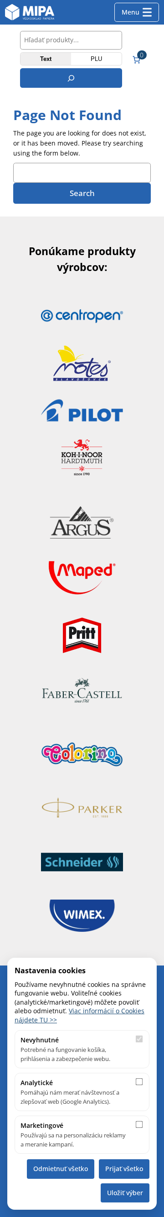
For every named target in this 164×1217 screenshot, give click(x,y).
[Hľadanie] (71, 78)
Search (82, 193)
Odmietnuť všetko (60, 1168)
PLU (96, 58)
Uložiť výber (125, 1192)
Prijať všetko (124, 1168)
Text (45, 58)
